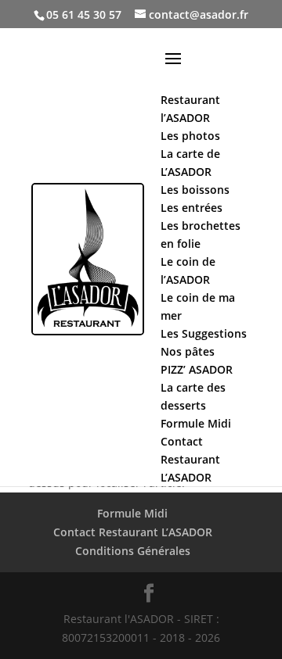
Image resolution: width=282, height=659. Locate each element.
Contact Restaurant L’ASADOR (132, 532)
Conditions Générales (132, 550)
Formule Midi (132, 513)
